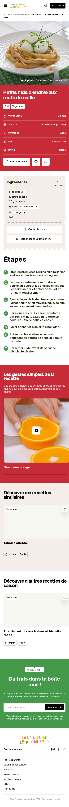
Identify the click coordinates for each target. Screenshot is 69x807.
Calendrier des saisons (15, 764)
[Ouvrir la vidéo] (36, 430)
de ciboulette (27, 207)
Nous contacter (12, 774)
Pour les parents (12, 760)
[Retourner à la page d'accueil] (18, 5)
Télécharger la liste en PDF (36, 239)
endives (16, 192)
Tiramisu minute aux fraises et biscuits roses (32, 633)
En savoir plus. (56, 719)
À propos (8, 769)
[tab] (46, 162)
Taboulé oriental (16, 543)
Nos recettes (18, 14)
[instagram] (53, 749)
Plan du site (9, 788)
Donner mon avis (17, 161)
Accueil (7, 14)
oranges (18, 212)
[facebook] (58, 749)
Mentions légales (12, 779)
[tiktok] (63, 749)
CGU (6, 784)
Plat (28, 14)
